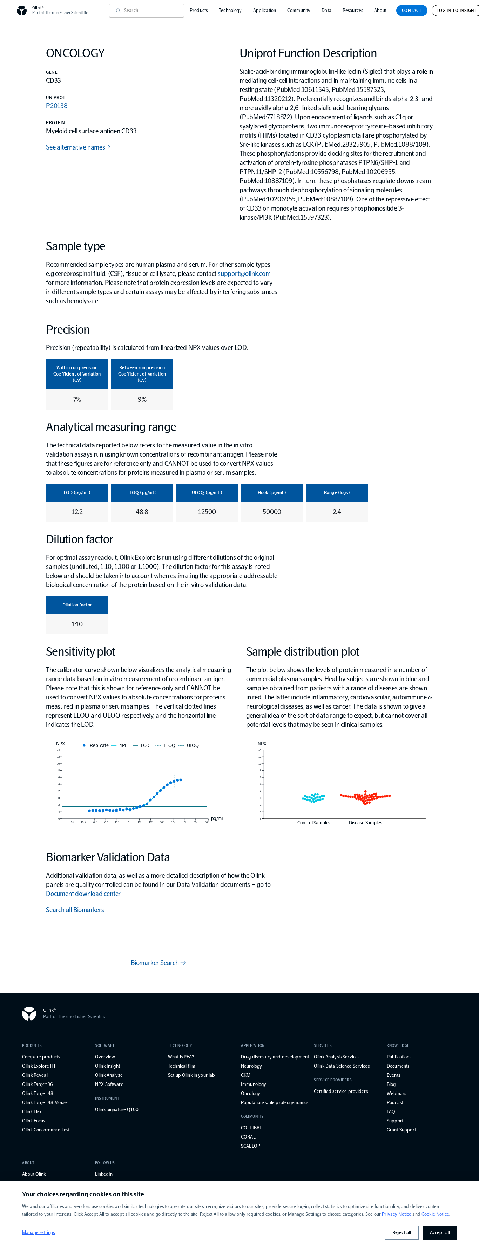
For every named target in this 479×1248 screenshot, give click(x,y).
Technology (230, 10)
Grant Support (401, 1130)
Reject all (401, 1232)
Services (323, 1045)
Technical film (181, 1066)
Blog (391, 1084)
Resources (353, 10)
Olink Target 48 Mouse (45, 1103)
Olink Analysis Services (336, 1057)
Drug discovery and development (275, 1057)
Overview (105, 1057)
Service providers (333, 1080)
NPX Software (109, 1084)
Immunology (253, 1084)
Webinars (396, 1093)
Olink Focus (33, 1121)
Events (393, 1075)
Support (395, 1121)
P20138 (57, 105)
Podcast (395, 1103)
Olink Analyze (109, 1075)
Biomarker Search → (158, 962)
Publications (399, 1057)
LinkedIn (104, 1174)
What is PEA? (181, 1057)
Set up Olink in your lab (191, 1075)
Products (199, 10)
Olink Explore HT (39, 1066)
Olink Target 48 (37, 1093)
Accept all (440, 1232)
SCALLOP (250, 1146)
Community (298, 10)
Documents (398, 1066)
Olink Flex (32, 1112)
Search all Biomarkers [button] (75, 909)
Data (326, 10)
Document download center (83, 893)
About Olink (34, 1174)
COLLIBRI (251, 1128)
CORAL (248, 1137)
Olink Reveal (35, 1075)
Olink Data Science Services (342, 1066)
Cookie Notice (435, 1214)
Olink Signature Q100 (117, 1110)
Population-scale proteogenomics (274, 1103)
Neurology (251, 1066)
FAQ (391, 1112)
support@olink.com (244, 273)
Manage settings (38, 1232)
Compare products (41, 1057)
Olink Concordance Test (45, 1130)
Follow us (105, 1163)
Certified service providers (341, 1091)
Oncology (250, 1093)
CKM (245, 1075)
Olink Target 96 (37, 1084)
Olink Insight (107, 1066)
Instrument (107, 1098)
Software (105, 1045)
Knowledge (398, 1045)
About (380, 10)
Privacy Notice (396, 1214)
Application (264, 10)
